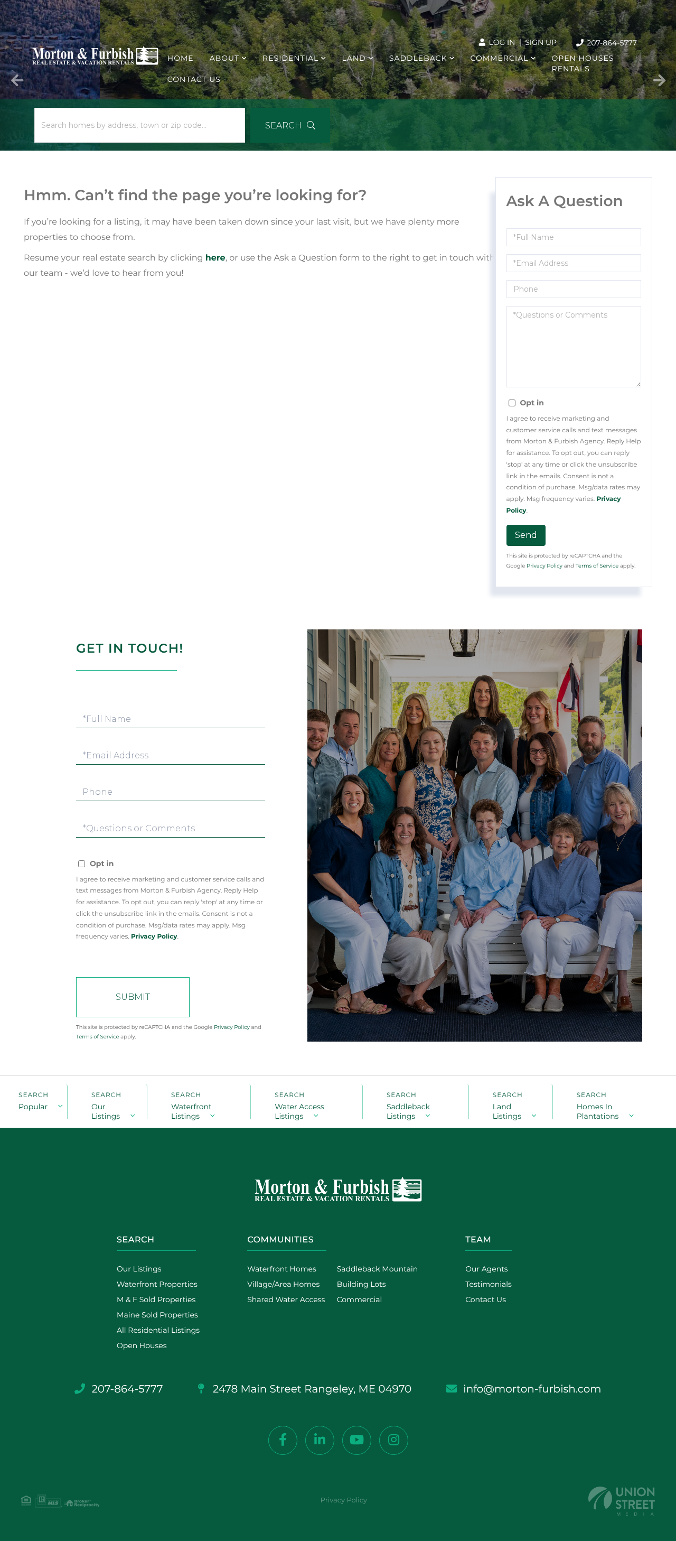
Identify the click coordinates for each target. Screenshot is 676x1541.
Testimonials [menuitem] (488, 1284)
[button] (290, 125)
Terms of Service (597, 565)
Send (526, 535)
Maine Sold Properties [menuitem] (157, 1315)
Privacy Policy (544, 565)
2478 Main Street (311, 1389)
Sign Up (541, 42)
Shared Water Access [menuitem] (286, 1299)
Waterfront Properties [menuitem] (157, 1284)
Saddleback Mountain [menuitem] (377, 1269)
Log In (501, 42)
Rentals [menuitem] (571, 68)
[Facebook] (282, 1440)
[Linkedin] (319, 1440)
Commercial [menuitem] (500, 58)
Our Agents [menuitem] (486, 1269)
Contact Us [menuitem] (194, 79)
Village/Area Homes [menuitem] (283, 1284)
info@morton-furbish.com (532, 1389)
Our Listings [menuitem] (139, 1269)
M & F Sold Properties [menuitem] (156, 1299)
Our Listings (105, 1110)
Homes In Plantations (598, 1110)
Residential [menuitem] (290, 58)
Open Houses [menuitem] (583, 58)
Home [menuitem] (180, 58)
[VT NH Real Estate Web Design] (621, 1501)
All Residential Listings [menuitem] (158, 1330)
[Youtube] (356, 1440)
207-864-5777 (611, 43)
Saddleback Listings (408, 1110)
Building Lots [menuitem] (361, 1284)
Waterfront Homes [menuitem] (281, 1269)
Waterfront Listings (191, 1110)
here (215, 258)
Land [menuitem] (353, 58)
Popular (33, 1106)
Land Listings (507, 1110)
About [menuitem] (224, 58)
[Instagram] (393, 1440)
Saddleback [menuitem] (418, 58)
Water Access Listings (299, 1110)
